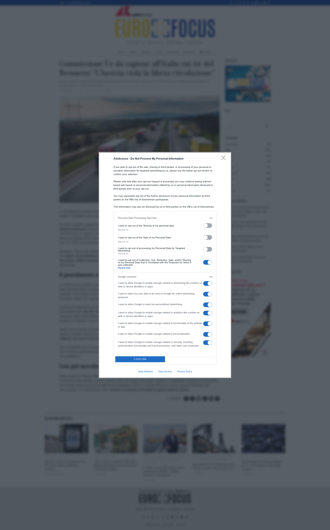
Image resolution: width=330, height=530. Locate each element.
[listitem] (165, 218)
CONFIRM (140, 359)
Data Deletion (145, 371)
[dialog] (165, 265)
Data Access (165, 371)
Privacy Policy (184, 371)
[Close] (224, 159)
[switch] (207, 225)
